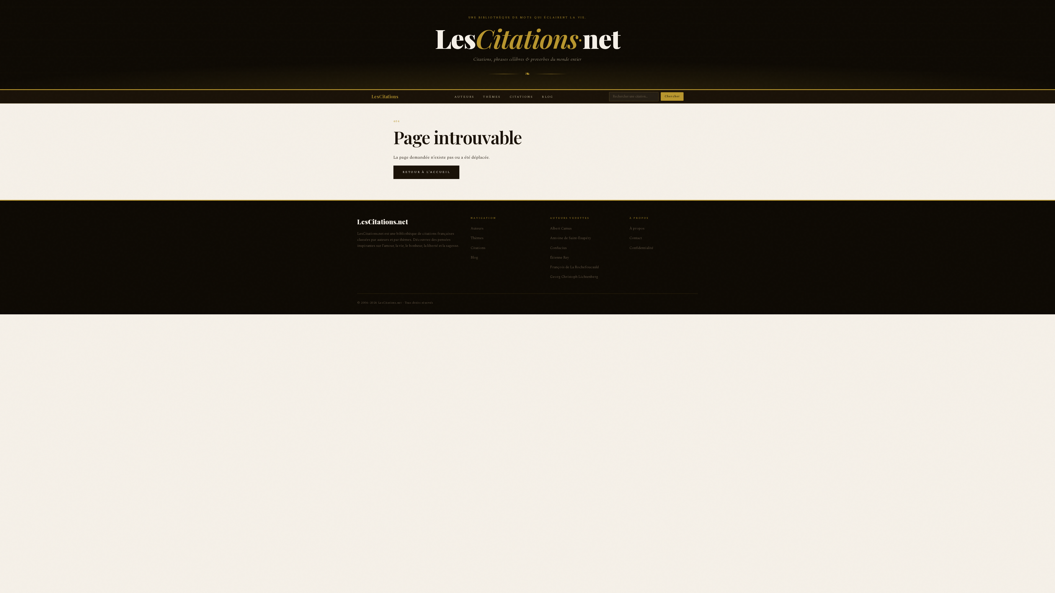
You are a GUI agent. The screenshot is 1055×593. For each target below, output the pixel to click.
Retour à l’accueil (426, 172)
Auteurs (464, 96)
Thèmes (492, 96)
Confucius (558, 248)
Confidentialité (641, 248)
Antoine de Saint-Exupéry (570, 238)
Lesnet (527, 37)
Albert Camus (561, 228)
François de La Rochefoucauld (574, 267)
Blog (547, 96)
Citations (521, 96)
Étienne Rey (559, 257)
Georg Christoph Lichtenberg (574, 276)
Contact (635, 238)
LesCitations (384, 96)
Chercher (672, 96)
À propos (637, 228)
